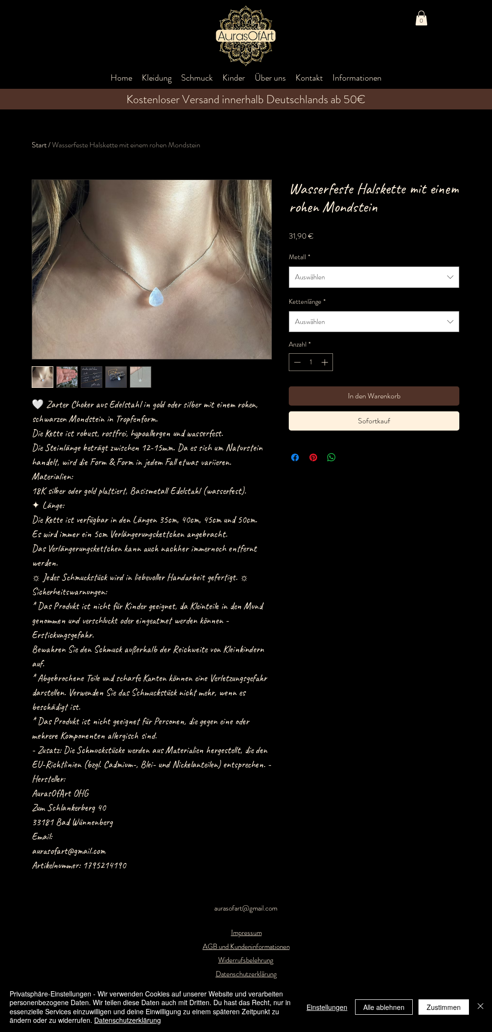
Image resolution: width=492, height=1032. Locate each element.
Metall (299, 257)
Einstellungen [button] (327, 1007)
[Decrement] (296, 362)
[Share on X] (350, 457)
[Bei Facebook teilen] (295, 457)
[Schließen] (480, 1006)
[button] (421, 18)
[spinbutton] (311, 362)
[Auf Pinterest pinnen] (313, 457)
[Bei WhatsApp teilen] (331, 457)
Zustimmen (444, 1007)
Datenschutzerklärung (127, 1020)
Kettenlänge (307, 301)
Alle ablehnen (384, 1007)
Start (39, 144)
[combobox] (374, 277)
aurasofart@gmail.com (245, 908)
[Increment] (326, 362)
